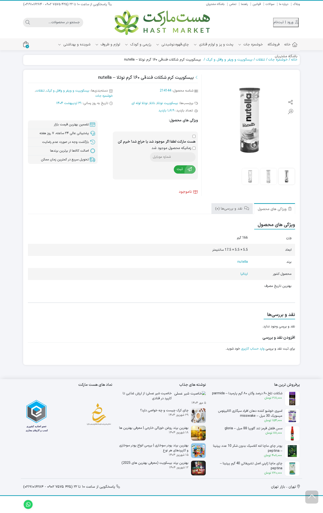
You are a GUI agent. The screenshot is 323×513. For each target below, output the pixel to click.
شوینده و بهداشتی (76, 44)
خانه (287, 44)
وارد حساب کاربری (253, 348)
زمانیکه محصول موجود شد (172, 148)
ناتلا (152, 103)
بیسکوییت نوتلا (167, 103)
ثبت (180, 169)
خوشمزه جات (252, 44)
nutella (242, 261)
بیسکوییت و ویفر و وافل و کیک (229, 59)
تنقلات (260, 59)
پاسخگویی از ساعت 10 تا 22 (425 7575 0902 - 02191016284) (65, 4)
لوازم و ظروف (110, 44)
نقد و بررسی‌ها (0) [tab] (229, 208)
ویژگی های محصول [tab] (273, 209)
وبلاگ (296, 4)
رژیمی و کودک (140, 44)
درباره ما (283, 4)
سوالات (270, 4)
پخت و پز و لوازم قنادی (215, 44)
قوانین (257, 4)
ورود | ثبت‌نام (284, 22)
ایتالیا (244, 274)
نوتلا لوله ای (139, 103)
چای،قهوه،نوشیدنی (174, 44)
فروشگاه (273, 44)
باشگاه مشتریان (215, 4)
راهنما (244, 4)
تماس (232, 4)
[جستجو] (27, 22)
